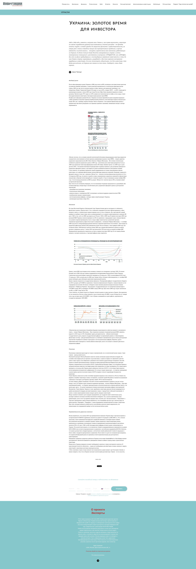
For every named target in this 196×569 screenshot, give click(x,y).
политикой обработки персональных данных (98, 495)
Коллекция (156, 4)
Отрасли (107, 4)
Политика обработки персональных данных (98, 551)
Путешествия (167, 4)
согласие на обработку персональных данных (101, 494)
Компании (75, 4)
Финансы (84, 4)
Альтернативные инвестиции (142, 4)
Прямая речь (65, 4)
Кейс (101, 4)
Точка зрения (93, 4)
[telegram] (98, 561)
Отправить (119, 488)
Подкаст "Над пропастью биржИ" (183, 4)
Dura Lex (115, 4)
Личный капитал (125, 4)
